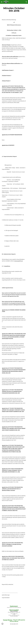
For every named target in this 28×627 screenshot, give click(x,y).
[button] (1, 2)
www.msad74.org (18, 261)
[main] (14, 9)
